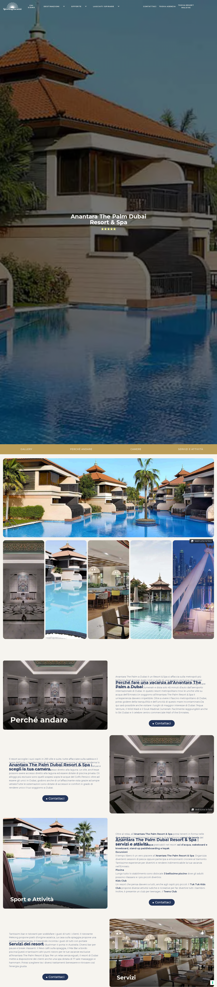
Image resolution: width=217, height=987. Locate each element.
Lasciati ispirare (103, 6)
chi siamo (31, 6)
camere (135, 449)
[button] (52, 6)
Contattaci (163, 723)
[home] (12, 6)
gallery (26, 449)
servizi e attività (190, 449)
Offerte (76, 6)
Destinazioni (52, 6)
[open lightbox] (108, 497)
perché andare (81, 449)
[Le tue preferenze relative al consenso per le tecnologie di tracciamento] (212, 982)
